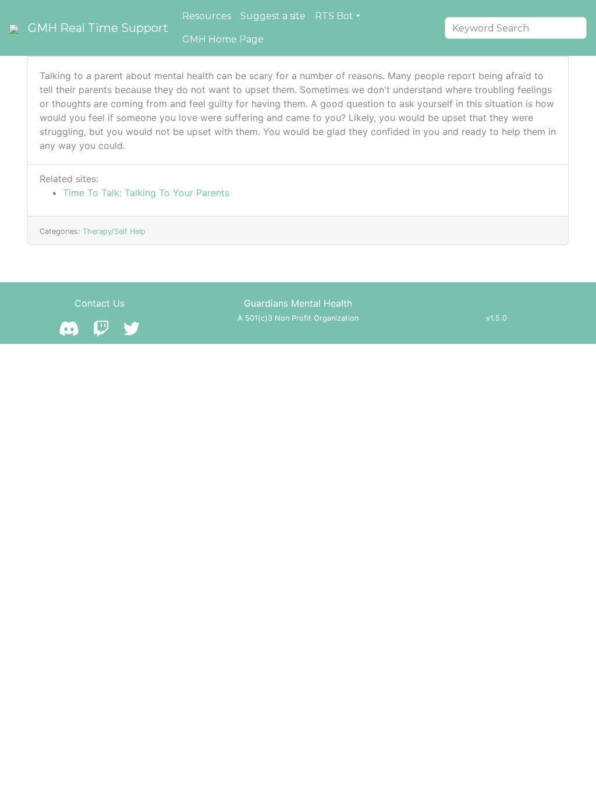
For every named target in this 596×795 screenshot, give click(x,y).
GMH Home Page (223, 39)
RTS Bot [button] (334, 16)
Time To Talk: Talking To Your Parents (146, 192)
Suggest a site (273, 16)
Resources (206, 16)
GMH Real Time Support (98, 28)
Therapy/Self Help (114, 231)
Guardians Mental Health (298, 303)
